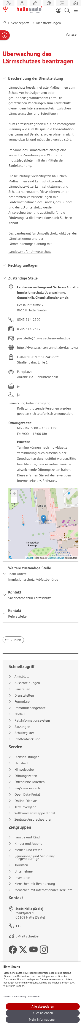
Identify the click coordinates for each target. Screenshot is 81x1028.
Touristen (21, 865)
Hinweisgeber (24, 769)
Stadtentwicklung (27, 739)
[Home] (4, 22)
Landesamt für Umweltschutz (29, 251)
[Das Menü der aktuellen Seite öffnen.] (75, 10)
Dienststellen (24, 695)
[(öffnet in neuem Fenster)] (75, 3)
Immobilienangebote (30, 707)
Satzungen (22, 726)
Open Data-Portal (27, 794)
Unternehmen (24, 871)
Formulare (22, 701)
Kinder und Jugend (28, 843)
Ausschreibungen (27, 682)
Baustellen (22, 689)
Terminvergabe (25, 807)
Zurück (15, 640)
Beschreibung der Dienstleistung (35, 78)
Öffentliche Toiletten (29, 781)
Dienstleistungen (27, 756)
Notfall (19, 714)
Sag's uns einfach (27, 788)
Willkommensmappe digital (34, 813)
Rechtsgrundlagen (23, 265)
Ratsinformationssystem (32, 720)
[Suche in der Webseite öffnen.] (68, 10)
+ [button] (14, 493)
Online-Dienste (25, 800)
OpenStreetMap (56, 557)
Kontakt (29, 595)
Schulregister (24, 732)
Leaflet (29, 557)
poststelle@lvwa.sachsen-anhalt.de (43, 338)
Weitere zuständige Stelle (33, 573)
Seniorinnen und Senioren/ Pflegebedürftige (34, 857)
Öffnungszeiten (25, 775)
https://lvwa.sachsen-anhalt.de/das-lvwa (47, 347)
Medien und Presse (28, 849)
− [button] (14, 500)
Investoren (22, 877)
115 (18, 926)
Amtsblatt (21, 676)
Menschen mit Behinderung (34, 883)
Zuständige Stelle (23, 278)
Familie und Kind (27, 837)
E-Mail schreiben (28, 936)
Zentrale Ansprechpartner (32, 819)
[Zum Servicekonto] (60, 10)
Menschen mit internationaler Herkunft (43, 890)
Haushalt (21, 763)
